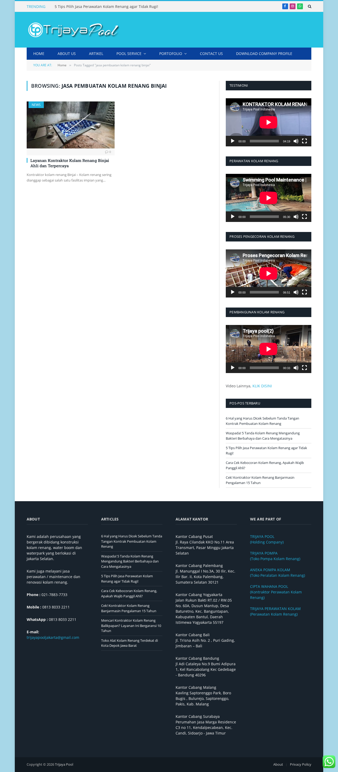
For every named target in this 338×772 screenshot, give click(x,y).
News (36, 105)
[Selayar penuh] (304, 141)
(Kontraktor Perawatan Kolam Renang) (276, 592)
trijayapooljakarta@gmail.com (53, 637)
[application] (268, 122)
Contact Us (211, 53)
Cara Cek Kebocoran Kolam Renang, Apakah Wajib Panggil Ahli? (129, 593)
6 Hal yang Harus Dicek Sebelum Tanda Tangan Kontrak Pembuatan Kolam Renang (262, 421)
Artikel (96, 53)
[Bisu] (296, 141)
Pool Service (129, 53)
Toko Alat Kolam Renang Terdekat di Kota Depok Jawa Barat (129, 643)
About (278, 764)
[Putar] (232, 141)
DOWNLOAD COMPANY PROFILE (264, 53)
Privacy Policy (300, 764)
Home (38, 53)
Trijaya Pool (64, 764)
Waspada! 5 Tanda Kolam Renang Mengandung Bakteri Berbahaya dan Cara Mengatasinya (263, 436)
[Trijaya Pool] (73, 29)
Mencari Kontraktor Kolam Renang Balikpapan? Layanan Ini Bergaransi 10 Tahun (131, 625)
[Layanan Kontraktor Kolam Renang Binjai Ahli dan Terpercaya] (71, 124)
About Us (67, 53)
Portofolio (170, 53)
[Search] (309, 6)
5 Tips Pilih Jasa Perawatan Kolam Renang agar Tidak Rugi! (106, 6)
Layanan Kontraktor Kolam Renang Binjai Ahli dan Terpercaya (69, 163)
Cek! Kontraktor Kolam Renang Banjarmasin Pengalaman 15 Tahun (260, 480)
